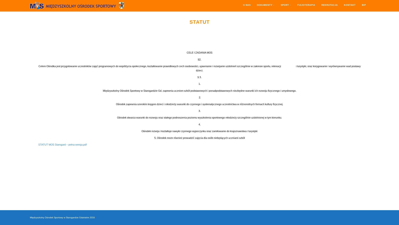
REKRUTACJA (329, 5)
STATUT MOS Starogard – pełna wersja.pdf (62, 144)
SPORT (285, 5)
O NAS (247, 5)
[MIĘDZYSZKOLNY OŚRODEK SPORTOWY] (84, 10)
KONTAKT (350, 5)
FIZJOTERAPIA (306, 5)
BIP (364, 5)
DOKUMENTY (264, 5)
